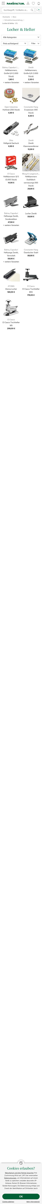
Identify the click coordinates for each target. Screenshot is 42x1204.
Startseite (6, 17)
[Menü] (3, 3)
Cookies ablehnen (8, 1202)
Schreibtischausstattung (13, 20)
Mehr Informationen (33, 1202)
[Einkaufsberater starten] (38, 10)
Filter (33, 43)
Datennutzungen (10, 1178)
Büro (14, 17)
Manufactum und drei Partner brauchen (19, 1173)
